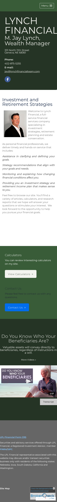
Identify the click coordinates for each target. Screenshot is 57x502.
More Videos (28, 360)
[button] (47, 5)
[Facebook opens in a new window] (8, 79)
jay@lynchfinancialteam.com (22, 71)
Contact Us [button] (15, 307)
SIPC (9, 449)
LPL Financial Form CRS (13, 437)
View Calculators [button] (19, 274)
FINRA (3, 449)
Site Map (5, 488)
